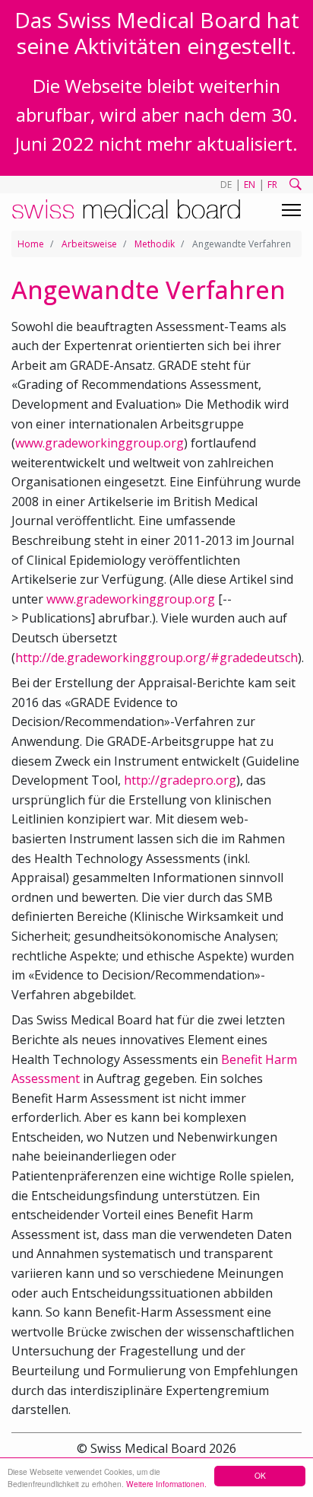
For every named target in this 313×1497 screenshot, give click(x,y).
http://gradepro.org (180, 780)
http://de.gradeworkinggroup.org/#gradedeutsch (156, 657)
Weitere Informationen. (166, 1483)
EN (249, 184)
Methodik (154, 243)
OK (260, 1475)
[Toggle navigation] (291, 210)
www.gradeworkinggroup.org (99, 443)
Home (30, 243)
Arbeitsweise (89, 243)
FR (272, 184)
